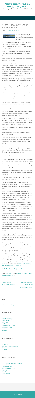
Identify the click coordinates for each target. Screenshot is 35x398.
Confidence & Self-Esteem (9, 329)
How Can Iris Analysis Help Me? (10, 346)
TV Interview (5, 348)
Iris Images (5, 349)
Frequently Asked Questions (9, 365)
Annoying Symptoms (21, 273)
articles (4, 263)
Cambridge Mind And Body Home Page (13, 269)
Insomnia (4, 330)
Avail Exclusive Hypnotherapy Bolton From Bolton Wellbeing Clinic (9, 284)
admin (17, 30)
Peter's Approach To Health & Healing (12, 363)
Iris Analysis (5, 344)
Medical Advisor (11, 275)
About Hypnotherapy (7, 318)
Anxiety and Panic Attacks (8, 325)
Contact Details (6, 373)
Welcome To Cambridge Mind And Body (12, 305)
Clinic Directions (6, 372)
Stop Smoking (5, 322)
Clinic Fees (4, 370)
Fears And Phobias (7, 327)
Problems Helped (6, 320)
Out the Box (20, 394)
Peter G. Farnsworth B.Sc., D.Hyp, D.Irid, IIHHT (17, 5)
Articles (9, 273)
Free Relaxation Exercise (8, 368)
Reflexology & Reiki (7, 366)
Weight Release (6, 324)
